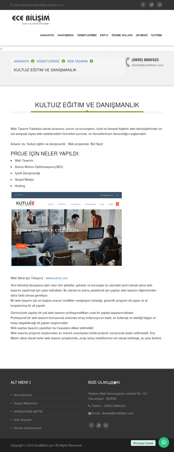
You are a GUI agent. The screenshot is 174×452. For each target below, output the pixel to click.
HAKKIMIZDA (66, 35)
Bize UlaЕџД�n (104, 382)
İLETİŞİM (156, 35)
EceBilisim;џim (44, 445)
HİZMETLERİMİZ (87, 35)
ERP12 (104, 35)
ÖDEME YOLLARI (122, 35)
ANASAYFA (47, 35)
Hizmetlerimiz (23, 395)
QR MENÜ (142, 35)
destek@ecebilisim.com (118, 413)
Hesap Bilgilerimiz (26, 403)
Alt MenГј (21, 382)
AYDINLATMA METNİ (28, 411)
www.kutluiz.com (57, 278)
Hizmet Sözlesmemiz (28, 428)
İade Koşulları (23, 420)
